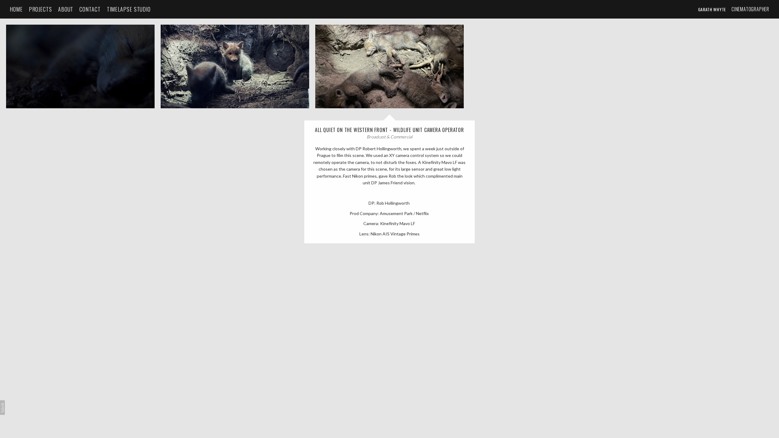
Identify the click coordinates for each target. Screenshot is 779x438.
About (66, 9)
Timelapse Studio (129, 9)
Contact (89, 9)
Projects (40, 9)
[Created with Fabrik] (2, 407)
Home (16, 9)
